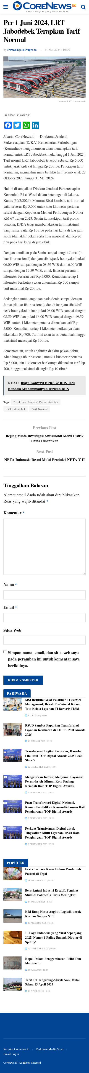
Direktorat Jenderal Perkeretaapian (35, 402)
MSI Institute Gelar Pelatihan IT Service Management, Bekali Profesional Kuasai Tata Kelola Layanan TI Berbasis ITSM (53, 704)
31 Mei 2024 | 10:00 (57, 50)
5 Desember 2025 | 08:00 (40, 818)
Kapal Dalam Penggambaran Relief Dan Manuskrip (53, 961)
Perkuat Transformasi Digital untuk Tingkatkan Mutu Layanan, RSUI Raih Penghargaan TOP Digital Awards (52, 833)
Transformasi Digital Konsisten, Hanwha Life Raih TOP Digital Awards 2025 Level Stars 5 (54, 755)
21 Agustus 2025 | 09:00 (40, 880)
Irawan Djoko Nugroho (22, 49)
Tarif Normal (39, 409)
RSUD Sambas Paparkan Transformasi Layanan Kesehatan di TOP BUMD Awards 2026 (55, 730)
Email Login (11, 1054)
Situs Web (12, 630)
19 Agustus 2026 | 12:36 (40, 922)
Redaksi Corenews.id (16, 1049)
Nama (10, 584)
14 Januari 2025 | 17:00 (39, 901)
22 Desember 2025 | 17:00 (41, 766)
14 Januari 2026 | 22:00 (39, 741)
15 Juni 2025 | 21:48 (37, 969)
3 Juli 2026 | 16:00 (37, 715)
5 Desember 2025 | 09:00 (40, 792)
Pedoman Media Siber (49, 1049)
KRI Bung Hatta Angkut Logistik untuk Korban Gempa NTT (53, 914)
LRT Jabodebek (16, 409)
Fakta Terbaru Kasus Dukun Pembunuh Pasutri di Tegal (53, 871)
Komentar (14, 513)
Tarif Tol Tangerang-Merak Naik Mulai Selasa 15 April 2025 (52, 982)
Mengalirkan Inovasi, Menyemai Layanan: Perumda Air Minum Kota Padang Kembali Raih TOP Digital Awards (54, 781)
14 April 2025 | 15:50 (38, 991)
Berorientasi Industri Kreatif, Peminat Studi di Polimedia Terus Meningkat (51, 892)
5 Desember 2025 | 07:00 (40, 844)
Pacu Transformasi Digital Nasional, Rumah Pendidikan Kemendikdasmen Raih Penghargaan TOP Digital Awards (55, 807)
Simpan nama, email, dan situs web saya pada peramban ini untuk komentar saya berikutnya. (44, 659)
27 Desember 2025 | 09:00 (41, 948)
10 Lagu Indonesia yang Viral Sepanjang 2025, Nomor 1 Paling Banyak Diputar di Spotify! (53, 937)
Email (10, 607)
